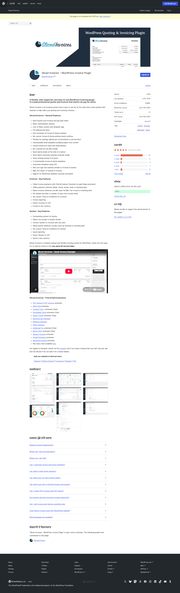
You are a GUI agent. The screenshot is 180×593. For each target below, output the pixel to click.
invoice (140, 126)
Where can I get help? (38, 458)
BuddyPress (146, 572)
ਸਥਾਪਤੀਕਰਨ (57, 86)
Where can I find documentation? (42, 452)
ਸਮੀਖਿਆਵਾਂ (44, 86)
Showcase (45, 562)
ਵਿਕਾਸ (68, 86)
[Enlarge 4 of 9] (79, 390)
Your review (118, 174)
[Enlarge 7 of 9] (105, 376)
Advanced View (120, 136)
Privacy (10, 572)
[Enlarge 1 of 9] (52, 376)
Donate (111, 569)
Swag (110, 572)
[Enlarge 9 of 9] (105, 405)
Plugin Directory (13, 10)
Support (77, 565)
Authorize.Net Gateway (42, 319)
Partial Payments (39, 337)
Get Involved (112, 562)
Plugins (43, 569)
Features (37, 361)
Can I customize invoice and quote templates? (47, 465)
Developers (78, 569)
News (10, 565)
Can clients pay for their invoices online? (45, 478)
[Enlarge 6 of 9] (79, 419)
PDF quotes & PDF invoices (43, 303)
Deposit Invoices (39, 334)
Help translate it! (105, 16)
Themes (44, 565)
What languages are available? (41, 517)
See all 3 (147, 121)
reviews (63, 348)
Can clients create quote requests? (43, 471)
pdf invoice (140, 130)
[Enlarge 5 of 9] (79, 405)
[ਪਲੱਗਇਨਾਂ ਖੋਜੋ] (30, 23)
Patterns (44, 572)
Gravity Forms (38, 316)
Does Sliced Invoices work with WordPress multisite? (50, 511)
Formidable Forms (39, 312)
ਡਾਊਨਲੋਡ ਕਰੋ (145, 75)
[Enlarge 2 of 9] (52, 407)
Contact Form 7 (39, 309)
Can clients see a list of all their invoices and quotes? (50, 484)
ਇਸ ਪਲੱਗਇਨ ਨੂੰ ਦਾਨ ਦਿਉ (122, 217)
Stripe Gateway (39, 325)
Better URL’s (37, 331)
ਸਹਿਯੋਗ (147, 86)
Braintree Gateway (40, 322)
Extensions (59, 361)
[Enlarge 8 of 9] (105, 390)
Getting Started (48, 361)
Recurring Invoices (40, 340)
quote (148, 130)
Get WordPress (170, 3)
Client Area (37, 306)
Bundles (68, 361)
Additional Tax (38, 328)
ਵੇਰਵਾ (33, 86)
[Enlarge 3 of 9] (79, 376)
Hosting (11, 569)
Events (110, 565)
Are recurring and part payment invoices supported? (49, 498)
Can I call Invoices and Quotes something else (47, 504)
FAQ (74, 361)
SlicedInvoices (47, 76)
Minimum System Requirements (41, 445)
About (10, 562)
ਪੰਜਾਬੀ (30, 582)
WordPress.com (147, 562)
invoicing (147, 126)
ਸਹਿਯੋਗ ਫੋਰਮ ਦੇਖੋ (120, 196)
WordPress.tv (80, 572)
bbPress (144, 569)
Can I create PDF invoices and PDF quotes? (47, 491)
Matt (143, 565)
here (54, 344)
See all (147, 174)
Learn (76, 562)
